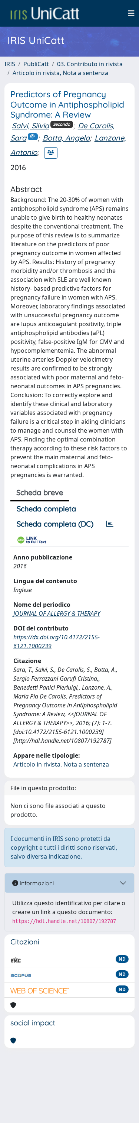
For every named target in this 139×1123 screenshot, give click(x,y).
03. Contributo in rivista (90, 64)
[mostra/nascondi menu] (131, 13)
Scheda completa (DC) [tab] (55, 523)
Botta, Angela (66, 137)
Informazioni (36, 883)
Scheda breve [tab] (39, 492)
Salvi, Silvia (30, 125)
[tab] (110, 524)
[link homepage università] (44, 13)
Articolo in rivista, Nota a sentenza (60, 73)
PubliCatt (36, 64)
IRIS (9, 64)
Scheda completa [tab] (46, 508)
